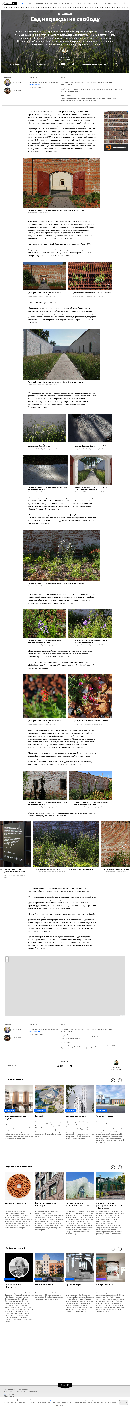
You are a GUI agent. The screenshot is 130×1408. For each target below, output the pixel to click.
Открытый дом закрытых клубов (17, 1117)
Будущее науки (74, 1284)
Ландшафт (93, 64)
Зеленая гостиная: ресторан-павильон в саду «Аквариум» (110, 1205)
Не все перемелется (45, 1284)
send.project (101, 1279)
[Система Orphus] (8, 1393)
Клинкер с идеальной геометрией (46, 1204)
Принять (123, 1402)
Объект (38, 1279)
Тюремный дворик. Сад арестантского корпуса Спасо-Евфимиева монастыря (86, 82)
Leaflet (122, 1015)
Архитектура (101, 64)
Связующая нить (104, 1284)
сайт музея (67, 238)
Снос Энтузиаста (104, 1115)
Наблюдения (41, 64)
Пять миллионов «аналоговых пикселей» (78, 1204)
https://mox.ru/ (34, 84)
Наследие (85, 64)
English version (65, 13)
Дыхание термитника (15, 1202)
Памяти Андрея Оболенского (13, 1286)
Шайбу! (39, 1115)
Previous (8, 845)
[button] (112, 1080)
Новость (69, 1279)
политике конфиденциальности (50, 1400)
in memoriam (9, 1279)
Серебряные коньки (76, 1115)
